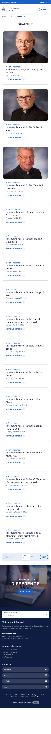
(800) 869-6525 (8, 657)
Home (4, 16)
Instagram (8, 675)
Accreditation (41, 695)
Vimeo (6, 687)
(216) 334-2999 (22, 638)
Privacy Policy (32, 695)
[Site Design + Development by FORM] (25, 702)
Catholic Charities (24, 697)
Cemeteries (14, 697)
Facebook (7, 669)
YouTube (7, 681)
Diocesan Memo (35, 697)
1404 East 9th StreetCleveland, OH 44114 (9, 651)
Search (43, 2)
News (12, 16)
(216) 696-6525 (7, 654)
